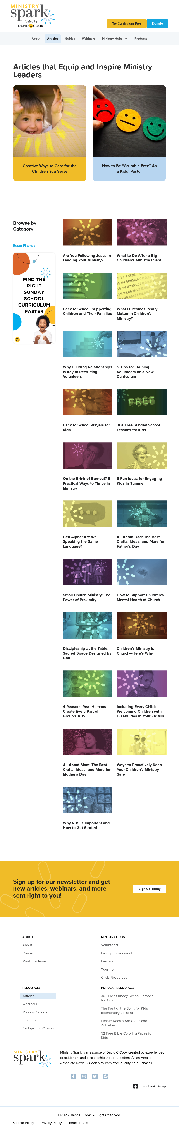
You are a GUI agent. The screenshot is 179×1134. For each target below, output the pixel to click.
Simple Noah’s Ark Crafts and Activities (124, 1023)
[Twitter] (95, 1076)
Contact (28, 953)
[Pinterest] (105, 1076)
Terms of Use (78, 1123)
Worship (107, 969)
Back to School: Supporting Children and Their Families (87, 311)
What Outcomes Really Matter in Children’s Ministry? (137, 314)
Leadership (110, 961)
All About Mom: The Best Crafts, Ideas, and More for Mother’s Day (86, 769)
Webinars (88, 39)
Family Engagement (117, 953)
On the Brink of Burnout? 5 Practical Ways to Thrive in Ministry (86, 483)
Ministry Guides (34, 1012)
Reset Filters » (24, 245)
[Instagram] (84, 1076)
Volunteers (109, 945)
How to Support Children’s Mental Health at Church (140, 597)
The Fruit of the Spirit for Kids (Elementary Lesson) (124, 1010)
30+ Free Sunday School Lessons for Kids (138, 427)
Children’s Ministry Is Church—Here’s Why (135, 651)
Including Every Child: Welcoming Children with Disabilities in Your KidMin (140, 711)
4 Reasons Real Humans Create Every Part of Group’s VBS (84, 711)
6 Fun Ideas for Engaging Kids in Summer (139, 481)
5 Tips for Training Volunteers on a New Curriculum (135, 372)
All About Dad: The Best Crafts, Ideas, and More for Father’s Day (140, 541)
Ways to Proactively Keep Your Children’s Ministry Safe (139, 769)
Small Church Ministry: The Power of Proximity (86, 597)
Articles (53, 39)
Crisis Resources (114, 977)
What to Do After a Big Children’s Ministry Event (139, 258)
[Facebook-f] (73, 1076)
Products (140, 39)
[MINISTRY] (32, 1066)
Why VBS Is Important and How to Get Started (86, 825)
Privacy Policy (51, 1123)
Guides (70, 39)
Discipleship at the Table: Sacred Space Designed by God (87, 653)
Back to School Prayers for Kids (86, 427)
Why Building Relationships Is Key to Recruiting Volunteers (87, 372)
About (36, 39)
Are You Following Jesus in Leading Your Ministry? (87, 258)
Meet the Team (34, 961)
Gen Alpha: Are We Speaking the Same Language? (80, 541)
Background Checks (38, 1028)
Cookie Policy (23, 1123)
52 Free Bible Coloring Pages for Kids (127, 1035)
